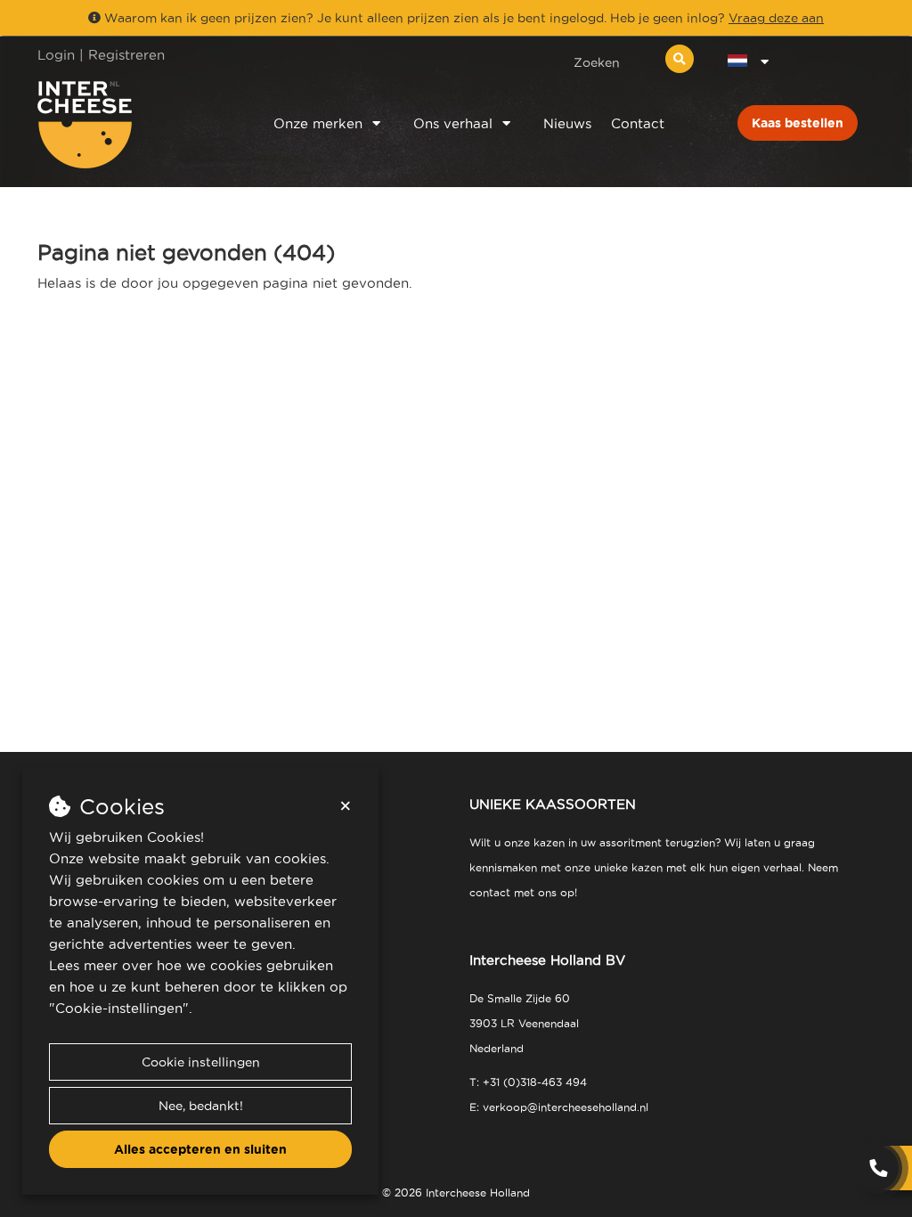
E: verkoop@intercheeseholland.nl (558, 1107)
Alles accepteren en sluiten (200, 1149)
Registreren (126, 54)
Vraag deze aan (776, 18)
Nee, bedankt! (201, 1106)
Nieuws (567, 123)
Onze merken (317, 123)
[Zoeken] (679, 59)
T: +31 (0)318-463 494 (528, 1082)
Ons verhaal (453, 123)
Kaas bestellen (797, 123)
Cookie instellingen (201, 1062)
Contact (637, 123)
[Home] (132, 124)
